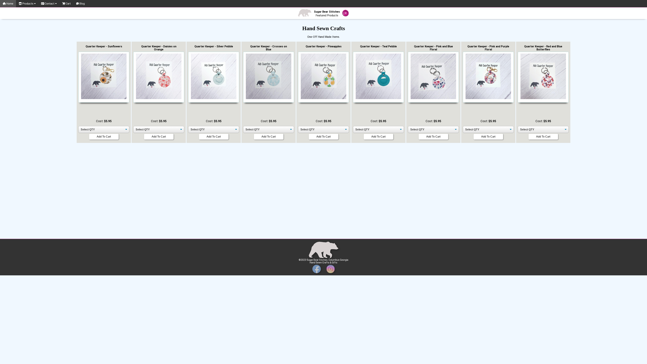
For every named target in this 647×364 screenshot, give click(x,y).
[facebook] (316, 274)
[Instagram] (330, 274)
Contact (50, 3)
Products (28, 3)
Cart (68, 3)
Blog (82, 3)
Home (9, 3)
